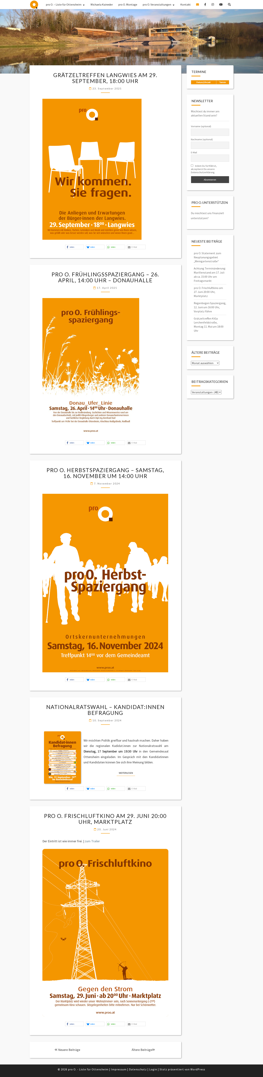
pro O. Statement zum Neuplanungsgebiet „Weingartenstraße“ (207, 257)
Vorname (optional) (201, 126)
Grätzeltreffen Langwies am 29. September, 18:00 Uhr (105, 78)
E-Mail (194, 152)
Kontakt (185, 4)
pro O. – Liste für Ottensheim (34, 5)
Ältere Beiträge (142, 1050)
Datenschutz (138, 1069)
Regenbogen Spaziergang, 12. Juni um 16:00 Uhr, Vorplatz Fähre (210, 307)
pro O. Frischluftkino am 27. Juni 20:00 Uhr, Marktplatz (208, 292)
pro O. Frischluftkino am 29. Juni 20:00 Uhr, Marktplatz (105, 819)
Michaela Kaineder (102, 4)
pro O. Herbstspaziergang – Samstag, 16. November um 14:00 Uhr (105, 473)
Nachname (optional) (202, 139)
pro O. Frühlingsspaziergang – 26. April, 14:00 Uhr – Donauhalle (105, 277)
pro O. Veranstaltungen (157, 4)
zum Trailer (92, 841)
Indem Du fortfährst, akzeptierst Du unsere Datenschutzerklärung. (204, 169)
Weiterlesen (127, 772)
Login (153, 1069)
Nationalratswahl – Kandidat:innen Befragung (105, 710)
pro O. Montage (127, 4)
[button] (74, 247)
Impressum (118, 1069)
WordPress (197, 1069)
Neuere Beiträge (68, 1050)
